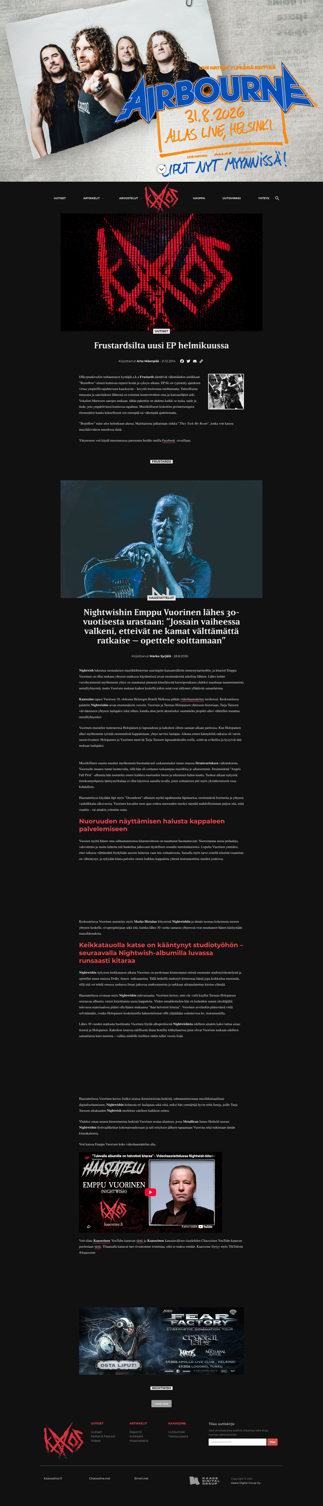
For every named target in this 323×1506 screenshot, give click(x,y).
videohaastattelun (192, 699)
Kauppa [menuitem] (199, 198)
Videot (96, 1441)
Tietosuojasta (178, 1436)
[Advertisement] (161, 890)
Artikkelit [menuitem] (91, 198)
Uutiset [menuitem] (60, 198)
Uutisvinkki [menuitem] (231, 198)
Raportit (136, 1432)
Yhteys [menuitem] (263, 198)
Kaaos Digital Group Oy (245, 1482)
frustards (161, 461)
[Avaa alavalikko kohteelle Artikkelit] (103, 198)
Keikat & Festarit (103, 1436)
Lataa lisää (161, 1403)
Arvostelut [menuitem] (128, 198)
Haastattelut (161, 598)
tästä (139, 1240)
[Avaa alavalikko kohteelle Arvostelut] (141, 198)
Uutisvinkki (176, 1432)
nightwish (161, 1388)
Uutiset (161, 331)
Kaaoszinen (101, 1240)
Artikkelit (136, 1436)
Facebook (168, 440)
